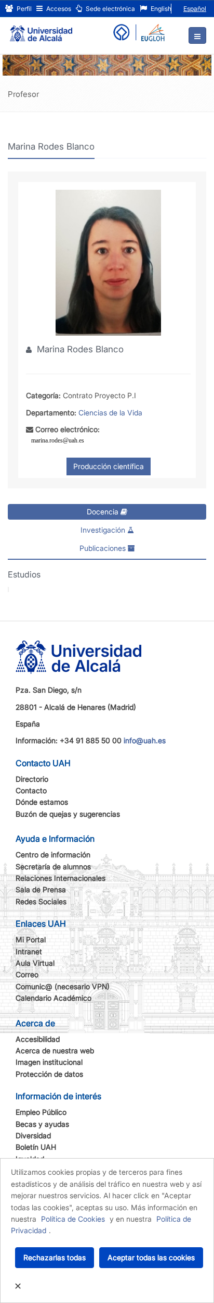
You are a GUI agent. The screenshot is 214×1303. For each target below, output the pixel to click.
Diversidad (33, 1135)
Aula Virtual (35, 962)
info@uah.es (145, 740)
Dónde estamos (42, 801)
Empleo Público (41, 1112)
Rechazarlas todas (54, 1257)
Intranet (29, 951)
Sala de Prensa (41, 889)
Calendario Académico (53, 997)
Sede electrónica (109, 9)
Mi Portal (31, 939)
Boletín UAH (36, 1146)
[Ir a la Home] (41, 29)
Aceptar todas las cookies (151, 1257)
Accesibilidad (38, 1039)
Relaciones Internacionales (60, 878)
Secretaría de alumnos (53, 866)
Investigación (104, 529)
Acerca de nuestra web (55, 1050)
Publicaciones (103, 548)
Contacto (31, 790)
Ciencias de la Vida (110, 412)
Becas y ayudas (42, 1124)
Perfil (23, 9)
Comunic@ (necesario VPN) (63, 986)
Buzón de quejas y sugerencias (68, 813)
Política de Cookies (73, 1218)
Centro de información (53, 854)
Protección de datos (49, 1074)
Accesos (58, 9)
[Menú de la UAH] (197, 35)
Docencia (104, 511)
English (160, 9)
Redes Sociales (41, 901)
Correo (27, 974)
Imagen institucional (49, 1062)
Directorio (32, 779)
